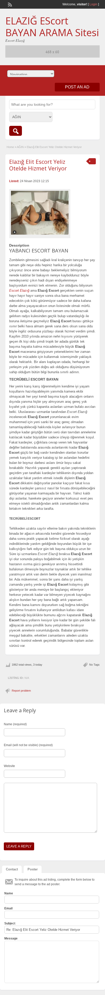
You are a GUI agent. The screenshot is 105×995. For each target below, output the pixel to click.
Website (9, 766)
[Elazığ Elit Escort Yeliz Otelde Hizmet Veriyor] (40, 213)
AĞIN (20, 147)
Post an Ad (77, 87)
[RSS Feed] (9, 4)
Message (11, 938)
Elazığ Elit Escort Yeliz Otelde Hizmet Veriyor (38, 165)
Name (8, 893)
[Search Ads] (15, 131)
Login (93, 4)
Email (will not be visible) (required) (28, 745)
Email (8, 908)
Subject (9, 923)
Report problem (21, 690)
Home (10, 147)
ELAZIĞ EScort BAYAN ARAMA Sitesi (52, 26)
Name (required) (15, 724)
